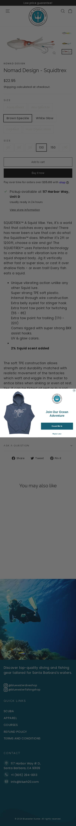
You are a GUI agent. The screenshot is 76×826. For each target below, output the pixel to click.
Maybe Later (57, 434)
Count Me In (57, 426)
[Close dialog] (74, 390)
